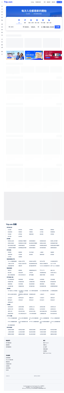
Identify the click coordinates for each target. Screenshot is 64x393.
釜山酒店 (9, 220)
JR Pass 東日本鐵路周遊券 (23, 302)
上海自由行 (42, 277)
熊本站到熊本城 (53, 297)
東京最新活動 (31, 269)
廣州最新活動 (53, 265)
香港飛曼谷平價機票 (22, 224)
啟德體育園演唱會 (54, 269)
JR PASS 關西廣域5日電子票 (23, 306)
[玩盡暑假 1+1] (15, 38)
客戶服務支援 (8, 326)
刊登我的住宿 (8, 347)
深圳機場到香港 (43, 256)
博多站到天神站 (21, 295)
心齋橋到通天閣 (43, 297)
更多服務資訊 (8, 330)
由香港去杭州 (53, 292)
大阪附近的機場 (43, 315)
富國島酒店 (31, 217)
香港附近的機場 (11, 313)
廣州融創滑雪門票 (32, 249)
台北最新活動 (10, 269)
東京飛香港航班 (43, 231)
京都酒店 (41, 213)
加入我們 (45, 330)
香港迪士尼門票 (21, 245)
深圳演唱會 (52, 263)
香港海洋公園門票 (32, 245)
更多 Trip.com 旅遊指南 (55, 249)
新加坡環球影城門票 (33, 247)
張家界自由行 (21, 281)
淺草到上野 (10, 295)
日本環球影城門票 (54, 245)
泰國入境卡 (52, 254)
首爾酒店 (52, 213)
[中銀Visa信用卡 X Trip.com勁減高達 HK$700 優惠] (53, 38)
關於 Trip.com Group (47, 336)
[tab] (19, 20)
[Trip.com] (8, 2)
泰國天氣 (9, 254)
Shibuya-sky (42, 253)
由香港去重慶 (21, 290)
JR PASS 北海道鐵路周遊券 (55, 306)
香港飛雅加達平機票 (22, 231)
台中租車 (9, 240)
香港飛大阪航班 (11, 226)
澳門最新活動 (21, 265)
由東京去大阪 (10, 292)
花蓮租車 (20, 240)
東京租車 (31, 238)
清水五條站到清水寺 (22, 297)
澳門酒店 (20, 217)
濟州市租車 (31, 236)
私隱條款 (45, 334)
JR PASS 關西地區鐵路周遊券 (44, 306)
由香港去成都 (42, 290)
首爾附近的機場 (11, 317)
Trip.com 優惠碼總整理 (12, 245)
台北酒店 (9, 213)
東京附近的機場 (53, 313)
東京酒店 (20, 213)
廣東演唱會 (42, 267)
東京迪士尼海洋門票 (22, 247)
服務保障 (8, 328)
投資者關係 (8, 341)
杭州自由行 (42, 283)
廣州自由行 (52, 277)
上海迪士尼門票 (11, 247)
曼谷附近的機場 (32, 315)
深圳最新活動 (42, 265)
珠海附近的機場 (32, 313)
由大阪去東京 (42, 292)
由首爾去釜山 (31, 292)
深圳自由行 (20, 283)
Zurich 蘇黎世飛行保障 (44, 274)
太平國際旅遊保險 (54, 274)
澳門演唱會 (31, 263)
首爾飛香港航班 (53, 231)
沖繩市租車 (10, 238)
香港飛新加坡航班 (43, 229)
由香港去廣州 (10, 290)
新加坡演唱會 (31, 267)
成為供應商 (8, 351)
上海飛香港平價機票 (12, 231)
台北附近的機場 (21, 315)
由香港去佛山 (21, 292)
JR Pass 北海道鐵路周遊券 (44, 302)
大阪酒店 (31, 213)
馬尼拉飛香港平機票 (12, 229)
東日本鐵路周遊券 (11, 308)
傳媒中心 (45, 328)
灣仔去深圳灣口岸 (22, 258)
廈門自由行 (10, 283)
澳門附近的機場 (53, 315)
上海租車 (41, 236)
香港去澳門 (20, 256)
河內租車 (20, 238)
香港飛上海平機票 (54, 224)
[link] (32, 2)
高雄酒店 (20, 215)
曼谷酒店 (41, 217)
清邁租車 (52, 236)
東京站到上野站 (32, 295)
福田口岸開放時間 (11, 258)
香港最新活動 (10, 265)
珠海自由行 (52, 283)
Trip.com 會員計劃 (9, 343)
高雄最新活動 (21, 269)
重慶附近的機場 (53, 317)
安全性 (7, 353)
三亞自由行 (42, 281)
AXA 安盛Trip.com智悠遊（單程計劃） (23, 275)
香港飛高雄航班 (21, 229)
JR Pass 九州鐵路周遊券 (55, 301)
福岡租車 (20, 236)
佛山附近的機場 (32, 317)
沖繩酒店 (31, 215)
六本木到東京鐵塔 (32, 297)
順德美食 (20, 254)
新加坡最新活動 (43, 269)
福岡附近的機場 (21, 317)
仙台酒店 (20, 220)
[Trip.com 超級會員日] (34, 38)
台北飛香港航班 (32, 229)
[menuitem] (2, 6)
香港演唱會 (20, 263)
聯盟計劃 (8, 345)
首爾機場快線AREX (33, 254)
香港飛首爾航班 (32, 224)
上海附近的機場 (11, 315)
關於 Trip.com (46, 326)
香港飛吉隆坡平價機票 (54, 229)
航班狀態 (52, 258)
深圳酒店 (52, 217)
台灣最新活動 (31, 265)
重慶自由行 (31, 281)
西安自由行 (31, 283)
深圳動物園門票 (11, 249)
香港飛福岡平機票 (54, 226)
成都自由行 (52, 281)
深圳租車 (9, 236)
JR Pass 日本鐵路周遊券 (12, 301)
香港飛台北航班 (11, 224)
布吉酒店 (9, 217)
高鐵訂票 (20, 249)
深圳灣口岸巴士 (53, 256)
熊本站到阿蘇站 (53, 295)
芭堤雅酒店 (52, 215)
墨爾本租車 (42, 238)
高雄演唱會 (52, 267)
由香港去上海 (31, 290)
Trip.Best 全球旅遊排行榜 (45, 249)
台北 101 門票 (53, 247)
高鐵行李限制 (42, 258)
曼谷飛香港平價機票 (33, 226)
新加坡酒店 (10, 215)
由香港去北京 (53, 290)
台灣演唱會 (42, 263)
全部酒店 (8, 349)
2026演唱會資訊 (11, 263)
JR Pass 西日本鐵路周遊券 (33, 302)
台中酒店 (41, 215)
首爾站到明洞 (10, 297)
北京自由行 (10, 281)
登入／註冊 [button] (59, 2)
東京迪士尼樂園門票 (44, 247)
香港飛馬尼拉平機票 (22, 226)
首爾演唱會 (10, 267)
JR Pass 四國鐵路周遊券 (12, 305)
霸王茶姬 (9, 256)
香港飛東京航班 (43, 224)
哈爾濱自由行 (10, 285)
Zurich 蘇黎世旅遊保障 (33, 274)
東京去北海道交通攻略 (12, 277)
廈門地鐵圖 (31, 258)
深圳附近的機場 (21, 313)
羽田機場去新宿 (32, 277)
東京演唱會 (20, 267)
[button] (2, 2)
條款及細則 (45, 332)
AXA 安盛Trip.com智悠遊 (12, 274)
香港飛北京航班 (43, 226)
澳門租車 (52, 238)
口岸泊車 (31, 256)
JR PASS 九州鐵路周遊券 (34, 305)
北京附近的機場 (43, 317)
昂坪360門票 (42, 245)
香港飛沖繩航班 (32, 231)
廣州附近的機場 (43, 313)
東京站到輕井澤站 (43, 295)
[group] (27, 13)
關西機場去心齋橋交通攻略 (23, 278)
